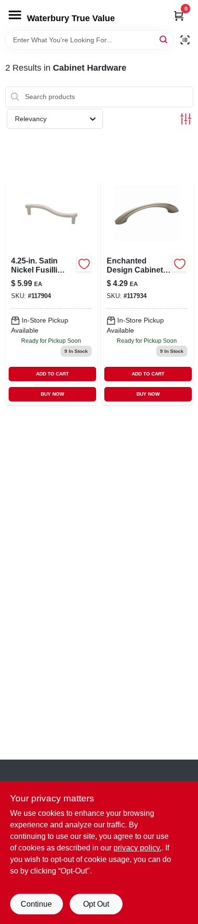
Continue (36, 904)
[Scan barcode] (185, 40)
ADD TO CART (52, 373)
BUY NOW (52, 394)
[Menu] (15, 15)
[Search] (164, 39)
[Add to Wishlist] (84, 264)
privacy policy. (137, 848)
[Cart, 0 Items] (179, 16)
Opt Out (96, 904)
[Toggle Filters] (185, 119)
